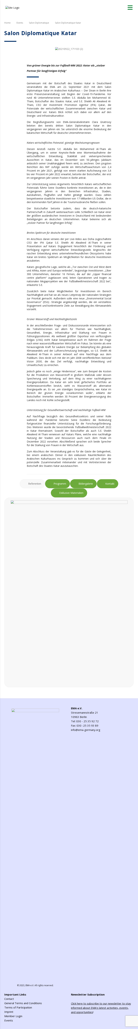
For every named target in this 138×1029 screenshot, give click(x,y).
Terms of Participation (18, 1007)
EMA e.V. (30, 985)
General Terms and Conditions (23, 1003)
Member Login (13, 1016)
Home (7, 22)
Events (8, 1020)
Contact (9, 999)
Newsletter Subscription (88, 994)
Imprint (8, 1012)
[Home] (12, 7)
